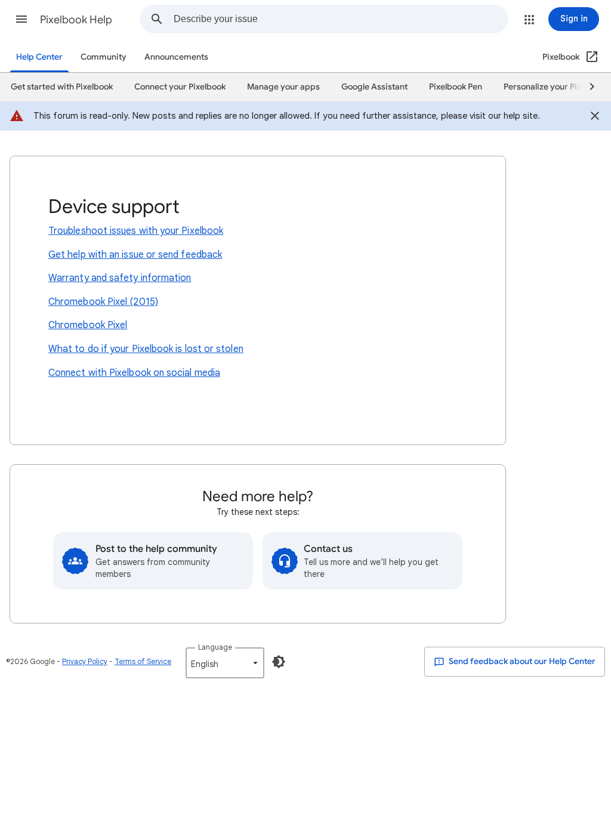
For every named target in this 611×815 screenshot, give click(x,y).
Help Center (39, 57)
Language (215, 647)
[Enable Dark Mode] (278, 661)
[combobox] (341, 19)
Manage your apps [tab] (283, 87)
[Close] (595, 117)
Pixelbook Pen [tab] (455, 87)
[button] (21, 19)
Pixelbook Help (76, 19)
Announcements (176, 57)
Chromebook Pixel (87, 325)
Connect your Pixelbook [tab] (180, 87)
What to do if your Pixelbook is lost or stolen (145, 349)
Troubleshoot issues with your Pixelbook (135, 231)
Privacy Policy (84, 661)
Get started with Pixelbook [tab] (62, 87)
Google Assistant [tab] (374, 87)
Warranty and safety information (119, 278)
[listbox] (225, 662)
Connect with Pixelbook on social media (134, 373)
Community (103, 57)
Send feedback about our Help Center (521, 661)
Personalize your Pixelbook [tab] (555, 87)
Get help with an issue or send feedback (135, 255)
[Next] (586, 87)
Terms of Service (143, 661)
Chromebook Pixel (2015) (103, 302)
